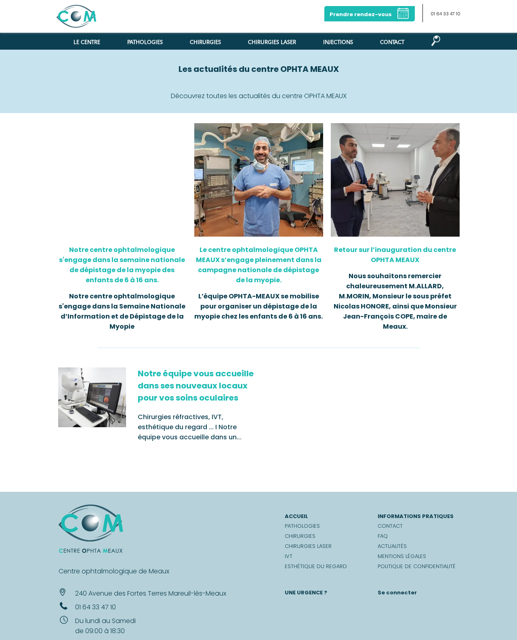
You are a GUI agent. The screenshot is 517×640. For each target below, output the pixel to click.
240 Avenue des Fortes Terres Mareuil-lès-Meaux (150, 593)
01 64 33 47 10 (445, 13)
